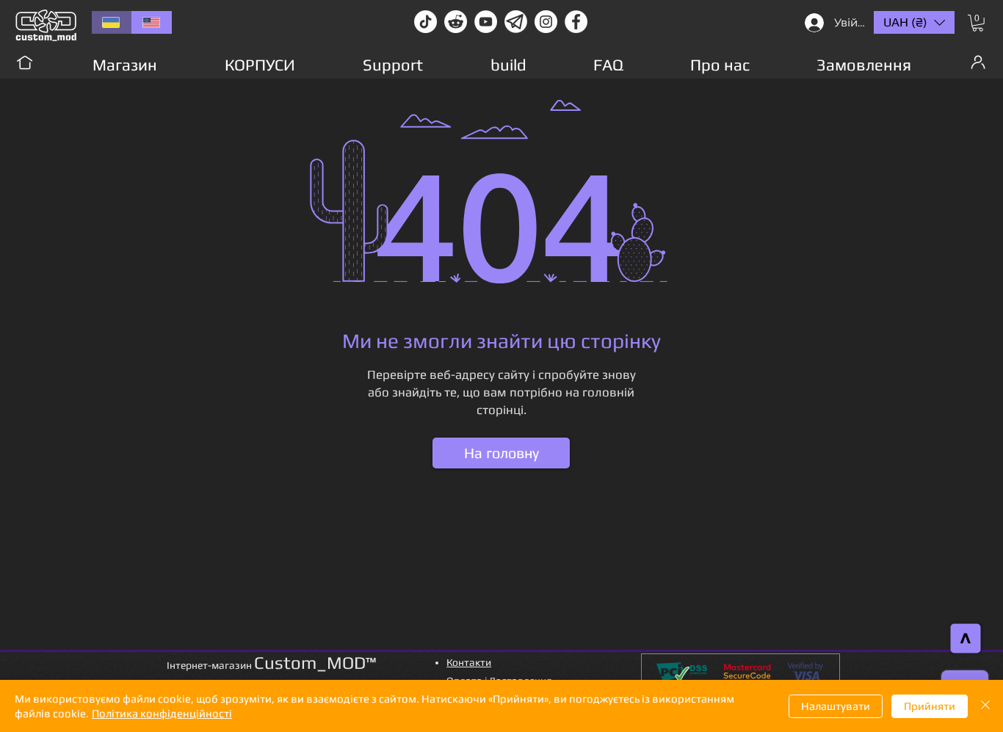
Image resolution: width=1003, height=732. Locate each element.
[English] (151, 22)
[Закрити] (985, 706)
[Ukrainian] (111, 22)
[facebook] (576, 21)
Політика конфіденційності (162, 713)
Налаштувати (835, 706)
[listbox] (914, 22)
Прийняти (929, 706)
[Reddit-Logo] (455, 21)
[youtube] (485, 21)
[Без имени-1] (515, 21)
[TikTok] (425, 21)
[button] (978, 23)
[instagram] (546, 21)
